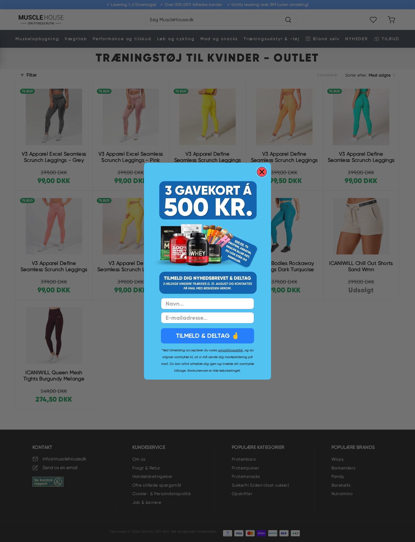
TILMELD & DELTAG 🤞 (207, 335)
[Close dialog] (262, 172)
